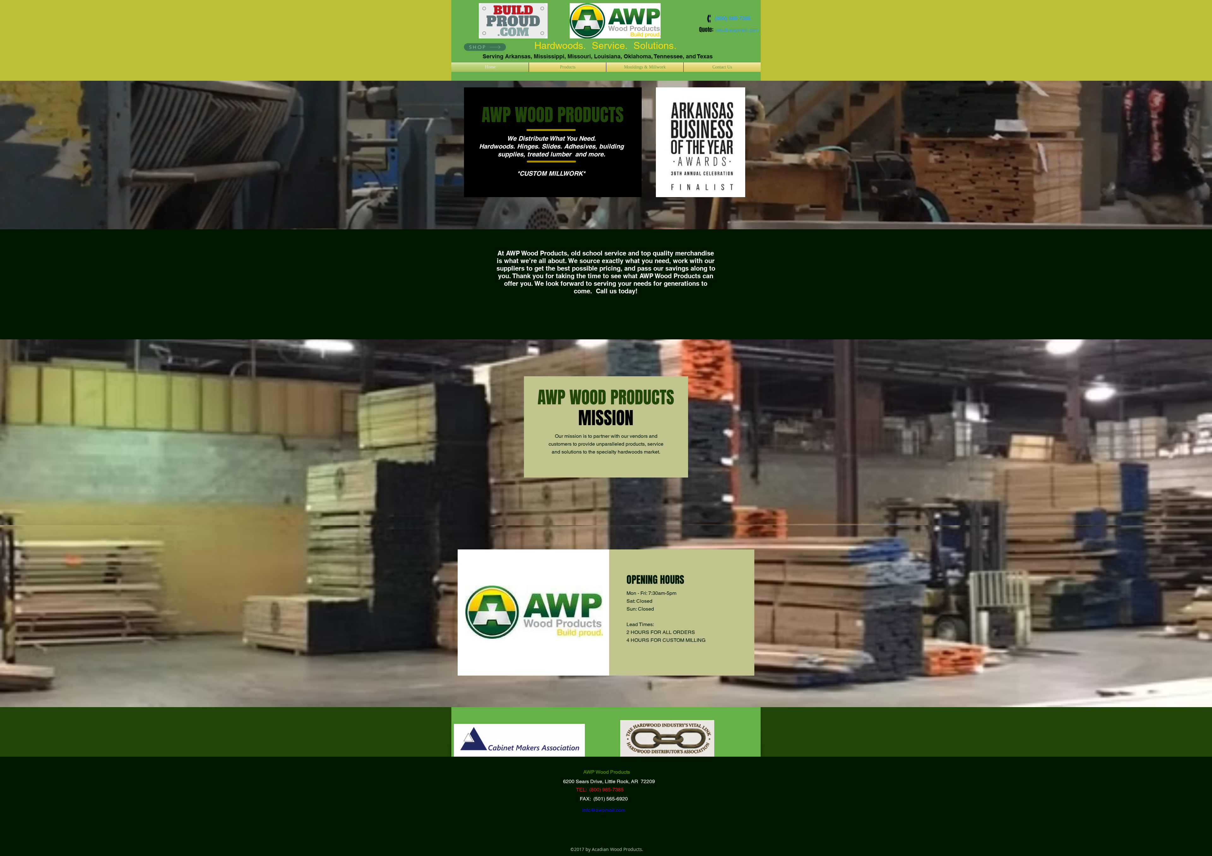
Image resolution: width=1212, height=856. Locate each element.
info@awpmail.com (736, 30)
